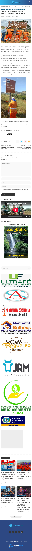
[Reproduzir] (3, 217)
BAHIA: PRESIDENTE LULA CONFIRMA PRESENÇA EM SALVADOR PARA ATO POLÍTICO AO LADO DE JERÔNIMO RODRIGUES (8, 476)
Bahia (3, 9)
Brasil (8, 9)
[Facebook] (17, 141)
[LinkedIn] (22, 532)
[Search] (29, 2)
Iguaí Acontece (14, 9)
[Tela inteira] (29, 217)
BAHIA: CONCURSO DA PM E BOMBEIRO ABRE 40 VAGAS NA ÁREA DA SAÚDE (24, 474)
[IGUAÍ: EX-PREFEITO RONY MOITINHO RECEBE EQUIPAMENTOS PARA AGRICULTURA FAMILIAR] (8, 491)
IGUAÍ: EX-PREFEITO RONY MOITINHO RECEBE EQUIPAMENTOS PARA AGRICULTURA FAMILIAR (8, 501)
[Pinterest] (25, 141)
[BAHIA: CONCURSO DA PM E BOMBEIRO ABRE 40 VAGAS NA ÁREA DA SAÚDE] (24, 465)
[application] (16, 209)
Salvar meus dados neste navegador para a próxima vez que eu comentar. (15, 190)
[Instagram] (19, 532)
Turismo (22, 9)
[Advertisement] (12, 439)
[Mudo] (26, 217)
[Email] (29, 141)
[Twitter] (21, 141)
